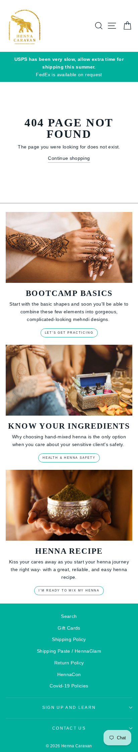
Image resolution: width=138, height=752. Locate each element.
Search (69, 616)
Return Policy (69, 662)
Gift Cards (69, 628)
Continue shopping (69, 158)
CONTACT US (69, 728)
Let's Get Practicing (69, 332)
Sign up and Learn (69, 708)
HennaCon (69, 674)
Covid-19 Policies (69, 685)
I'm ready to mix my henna (69, 590)
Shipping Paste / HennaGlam (69, 651)
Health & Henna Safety (69, 457)
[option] (69, 67)
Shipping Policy (69, 639)
